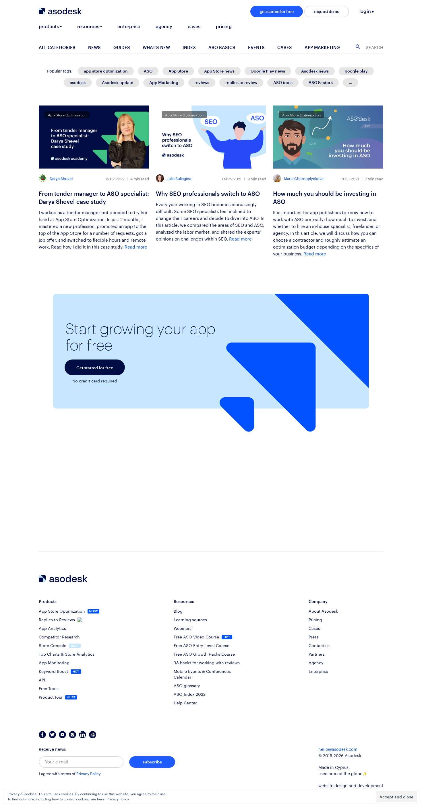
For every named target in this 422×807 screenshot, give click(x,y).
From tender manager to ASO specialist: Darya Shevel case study (94, 197)
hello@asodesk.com (337, 750)
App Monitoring (54, 662)
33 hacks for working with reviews (207, 662)
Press (314, 636)
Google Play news (268, 71)
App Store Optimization (62, 610)
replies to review (241, 82)
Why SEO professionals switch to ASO (208, 193)
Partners (316, 653)
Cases (284, 47)
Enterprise (318, 671)
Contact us (319, 645)
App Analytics (52, 628)
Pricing (315, 619)
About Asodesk (323, 610)
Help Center (185, 702)
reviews (201, 82)
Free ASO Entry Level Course (201, 645)
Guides (121, 47)
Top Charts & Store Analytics (66, 653)
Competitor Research (59, 636)
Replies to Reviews (57, 619)
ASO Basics (221, 47)
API (42, 679)
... (350, 82)
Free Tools (49, 688)
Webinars (182, 628)
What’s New (156, 47)
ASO (148, 71)
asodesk (78, 82)
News (94, 47)
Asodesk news (315, 71)
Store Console (53, 645)
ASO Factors (321, 82)
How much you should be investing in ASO (324, 197)
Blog (178, 610)
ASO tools (283, 82)
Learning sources (190, 619)
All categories (57, 47)
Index (189, 47)
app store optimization (106, 71)
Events (256, 47)
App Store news (219, 71)
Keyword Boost (54, 671)
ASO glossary (187, 685)
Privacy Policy (88, 774)
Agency (316, 662)
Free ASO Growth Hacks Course (204, 653)
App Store (178, 71)
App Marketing (322, 47)
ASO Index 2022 (190, 694)
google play (356, 71)
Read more (136, 246)
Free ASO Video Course (197, 636)
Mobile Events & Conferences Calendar (202, 674)
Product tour (51, 696)
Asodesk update (117, 82)
